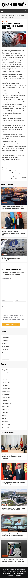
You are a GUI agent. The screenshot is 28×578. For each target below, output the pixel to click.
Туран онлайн (14, 4)
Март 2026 (5, 385)
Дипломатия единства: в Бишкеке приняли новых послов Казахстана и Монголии (13, 508)
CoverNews (10, 575)
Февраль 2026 (6, 388)
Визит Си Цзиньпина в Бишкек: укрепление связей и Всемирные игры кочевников (13, 483)
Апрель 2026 (6, 382)
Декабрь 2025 (6, 394)
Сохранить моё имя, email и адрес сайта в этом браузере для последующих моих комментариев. (13, 317)
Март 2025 (5, 421)
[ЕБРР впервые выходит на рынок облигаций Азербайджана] (14, 247)
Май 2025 (5, 415)
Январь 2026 (5, 391)
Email (17, 300)
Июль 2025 (5, 409)
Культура (4, 343)
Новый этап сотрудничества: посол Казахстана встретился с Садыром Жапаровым (11, 456)
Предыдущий (12, 170)
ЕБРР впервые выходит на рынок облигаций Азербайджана (11, 259)
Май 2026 (5, 379)
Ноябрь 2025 (6, 397)
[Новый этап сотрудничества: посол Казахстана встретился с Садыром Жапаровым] (14, 444)
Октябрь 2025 (6, 400)
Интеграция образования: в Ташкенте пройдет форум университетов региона (12, 534)
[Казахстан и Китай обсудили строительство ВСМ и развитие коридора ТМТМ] (14, 220)
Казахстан (5, 340)
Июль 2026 (5, 373)
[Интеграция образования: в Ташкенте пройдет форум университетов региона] (14, 523)
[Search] (25, 10)
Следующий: (15, 176)
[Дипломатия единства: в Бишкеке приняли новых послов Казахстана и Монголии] (14, 497)
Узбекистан (5, 356)
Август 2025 (5, 406)
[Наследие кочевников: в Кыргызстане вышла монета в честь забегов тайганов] (14, 549)
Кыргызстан (5, 346)
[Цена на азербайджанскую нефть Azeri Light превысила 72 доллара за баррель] (14, 196)
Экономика (5, 21)
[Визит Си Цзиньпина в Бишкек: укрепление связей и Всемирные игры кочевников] (14, 471)
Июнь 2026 (5, 376)
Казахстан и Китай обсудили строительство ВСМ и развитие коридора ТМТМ (13, 233)
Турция (4, 352)
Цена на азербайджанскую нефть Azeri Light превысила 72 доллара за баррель (13, 207)
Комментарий (7, 278)
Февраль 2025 (6, 424)
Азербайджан (6, 337)
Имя (4, 300)
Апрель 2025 (6, 418)
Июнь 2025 (5, 412)
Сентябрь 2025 (6, 403)
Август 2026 (5, 370)
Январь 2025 (5, 427)
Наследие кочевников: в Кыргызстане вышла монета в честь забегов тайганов (13, 560)
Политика (5, 349)
